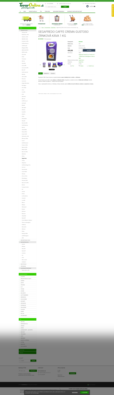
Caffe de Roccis (25, 43)
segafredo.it (81, 60)
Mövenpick (24, 206)
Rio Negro (24, 85)
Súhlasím (85, 392)
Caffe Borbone (25, 142)
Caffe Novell (24, 45)
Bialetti (23, 105)
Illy (22, 255)
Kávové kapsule (33, 11)
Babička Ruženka (25, 340)
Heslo (59, 371)
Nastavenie (75, 392)
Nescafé (23, 248)
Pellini (23, 156)
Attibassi (24, 224)
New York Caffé (25, 182)
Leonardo (24, 81)
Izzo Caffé (24, 65)
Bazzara (24, 213)
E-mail (59, 370)
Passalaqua (24, 178)
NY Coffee (24, 87)
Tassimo (23, 284)
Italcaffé (24, 63)
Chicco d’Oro (24, 176)
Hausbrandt (24, 169)
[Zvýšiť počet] (82, 49)
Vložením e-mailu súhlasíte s (26, 374)
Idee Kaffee (24, 129)
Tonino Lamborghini (26, 222)
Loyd (22, 336)
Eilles (23, 56)
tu (37, 393)
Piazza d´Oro (24, 131)
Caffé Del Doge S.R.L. (26, 165)
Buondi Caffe (24, 122)
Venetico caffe (25, 36)
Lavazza (23, 198)
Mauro (23, 202)
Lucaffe (23, 276)
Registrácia (92, 3)
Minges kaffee (25, 47)
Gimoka (22, 280)
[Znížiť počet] (82, 51)
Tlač (73, 65)
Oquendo (24, 96)
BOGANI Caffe (25, 39)
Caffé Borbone (24, 295)
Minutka (23, 344)
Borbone (23, 338)
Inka (23, 257)
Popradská (24, 118)
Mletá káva (23, 264)
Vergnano (24, 162)
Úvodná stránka (20, 11)
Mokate (23, 74)
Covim (23, 140)
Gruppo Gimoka (25, 187)
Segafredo (24, 158)
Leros (22, 327)
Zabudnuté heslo (61, 376)
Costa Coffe (24, 134)
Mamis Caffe (24, 147)
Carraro (23, 167)
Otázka (81, 65)
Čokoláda (47, 11)
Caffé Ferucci (25, 100)
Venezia (23, 109)
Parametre (46, 73)
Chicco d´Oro (24, 299)
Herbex (22, 325)
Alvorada (24, 54)
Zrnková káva (24, 30)
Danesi (23, 184)
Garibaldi (24, 103)
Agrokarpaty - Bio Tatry (27, 329)
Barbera (23, 211)
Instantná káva (24, 242)
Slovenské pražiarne (26, 268)
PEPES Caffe (24, 52)
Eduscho (24, 78)
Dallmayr (24, 153)
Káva (24, 11)
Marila (23, 61)
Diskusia (53, 73)
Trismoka (24, 58)
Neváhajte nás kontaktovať (74, 11)
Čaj (41, 11)
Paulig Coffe (24, 32)
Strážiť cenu (91, 65)
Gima (23, 89)
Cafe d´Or (24, 111)
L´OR (23, 237)
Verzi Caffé (24, 76)
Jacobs (23, 191)
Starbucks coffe (25, 136)
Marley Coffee (25, 138)
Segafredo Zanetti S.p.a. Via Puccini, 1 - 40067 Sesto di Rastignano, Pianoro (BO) (87, 56)
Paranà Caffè (25, 180)
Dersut (23, 127)
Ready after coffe (25, 270)
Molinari (24, 229)
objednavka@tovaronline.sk (45, 372)
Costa (22, 282)
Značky (21, 352)
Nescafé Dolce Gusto (26, 278)
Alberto (23, 114)
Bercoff (23, 69)
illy (22, 189)
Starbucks (23, 305)
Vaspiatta (24, 215)
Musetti (23, 120)
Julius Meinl (24, 171)
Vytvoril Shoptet (92, 384)
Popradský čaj (24, 323)
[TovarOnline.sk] (31, 5)
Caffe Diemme (25, 125)
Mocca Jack (24, 259)
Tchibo (23, 160)
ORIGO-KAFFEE (25, 50)
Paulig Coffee (25, 233)
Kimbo (23, 193)
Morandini (24, 226)
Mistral (23, 321)
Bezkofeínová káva (25, 240)
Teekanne (23, 334)
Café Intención (25, 72)
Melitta (23, 204)
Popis (40, 73)
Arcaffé (23, 92)
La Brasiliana (25, 195)
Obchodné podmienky (58, 11)
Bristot (23, 209)
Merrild (23, 98)
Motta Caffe (24, 149)
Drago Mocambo (25, 83)
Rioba (23, 231)
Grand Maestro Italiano (27, 220)
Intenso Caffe (25, 145)
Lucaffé (23, 200)
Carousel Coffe (25, 67)
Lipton (22, 342)
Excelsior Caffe (25, 41)
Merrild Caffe (25, 151)
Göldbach (24, 261)
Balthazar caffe (25, 34)
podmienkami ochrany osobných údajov (26, 375)
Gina (23, 94)
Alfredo (23, 173)
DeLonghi (24, 107)
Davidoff (24, 218)
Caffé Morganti (25, 235)
